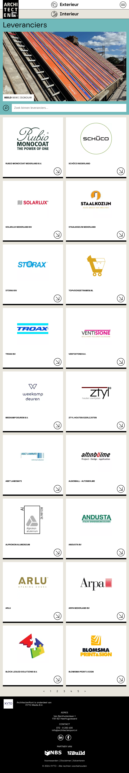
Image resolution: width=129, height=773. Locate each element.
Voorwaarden (51, 761)
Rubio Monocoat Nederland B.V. (24, 164)
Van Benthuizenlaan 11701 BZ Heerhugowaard (64, 717)
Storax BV (11, 291)
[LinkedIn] (60, 737)
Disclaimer (65, 761)
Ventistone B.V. (77, 354)
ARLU (8, 608)
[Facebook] (68, 737)
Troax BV (11, 354)
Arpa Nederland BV (79, 608)
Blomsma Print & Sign (81, 672)
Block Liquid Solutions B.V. (21, 672)
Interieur (69, 14)
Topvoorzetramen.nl (81, 291)
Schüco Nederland (79, 164)
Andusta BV (75, 545)
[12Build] (76, 753)
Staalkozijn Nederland (82, 227)
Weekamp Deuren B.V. (17, 418)
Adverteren (79, 761)
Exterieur (69, 5)
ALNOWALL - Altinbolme (82, 481)
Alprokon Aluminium (18, 545)
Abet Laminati (14, 481)
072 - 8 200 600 (64, 728)
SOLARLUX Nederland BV (19, 227)
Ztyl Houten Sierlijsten (83, 418)
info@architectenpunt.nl (64, 730)
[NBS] (53, 753)
